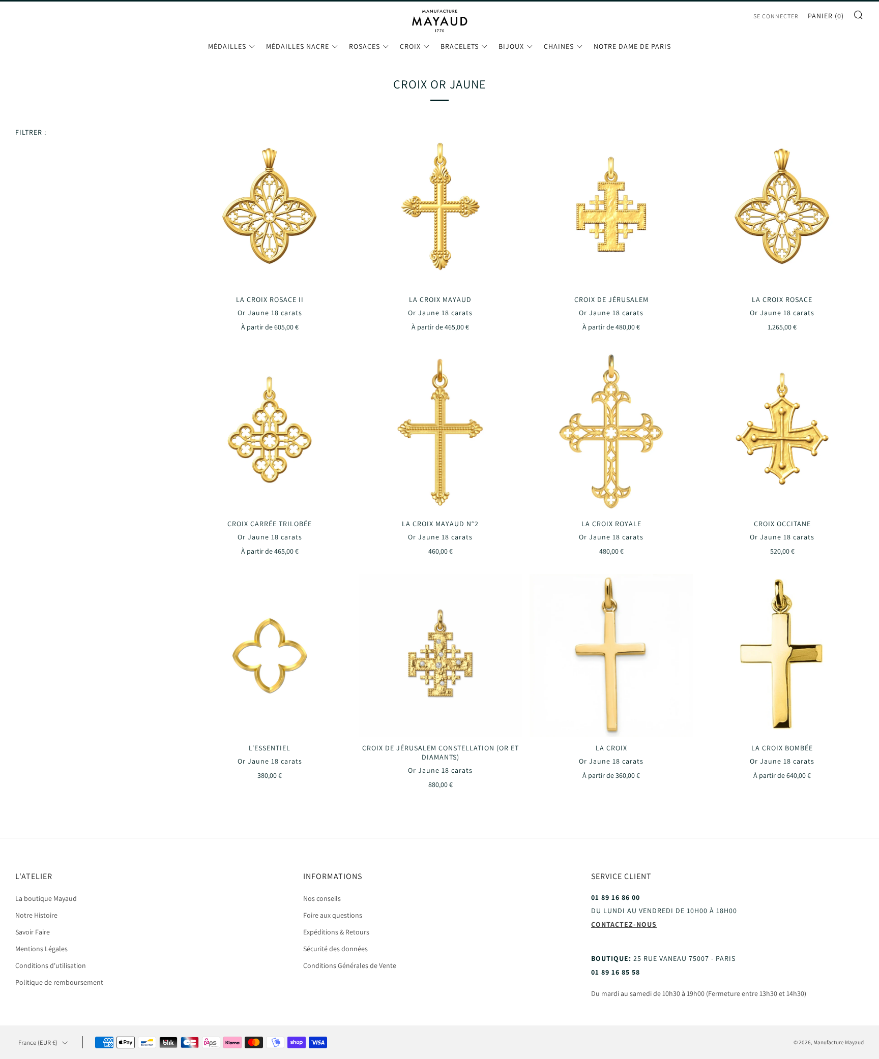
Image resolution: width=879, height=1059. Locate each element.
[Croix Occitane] (782, 431)
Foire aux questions (332, 915)
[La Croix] (611, 655)
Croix (410, 46)
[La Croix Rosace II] (269, 207)
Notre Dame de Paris (632, 46)
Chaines (559, 46)
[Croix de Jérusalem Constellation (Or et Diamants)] (440, 655)
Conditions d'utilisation (50, 965)
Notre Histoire (36, 915)
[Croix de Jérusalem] (611, 207)
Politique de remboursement (59, 982)
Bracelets (460, 46)
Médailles (227, 46)
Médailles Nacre (297, 46)
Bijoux (511, 46)
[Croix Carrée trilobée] (269, 431)
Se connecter (776, 16)
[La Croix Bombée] (782, 655)
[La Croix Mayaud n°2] (440, 431)
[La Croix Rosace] (782, 207)
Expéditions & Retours (336, 931)
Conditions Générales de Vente (349, 965)
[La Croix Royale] (611, 431)
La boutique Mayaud (46, 898)
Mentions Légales (41, 948)
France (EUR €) (37, 1042)
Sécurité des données (335, 948)
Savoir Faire (32, 931)
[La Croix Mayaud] (440, 207)
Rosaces (364, 46)
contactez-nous (624, 924)
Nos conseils (322, 898)
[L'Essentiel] (269, 655)
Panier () (826, 15)
